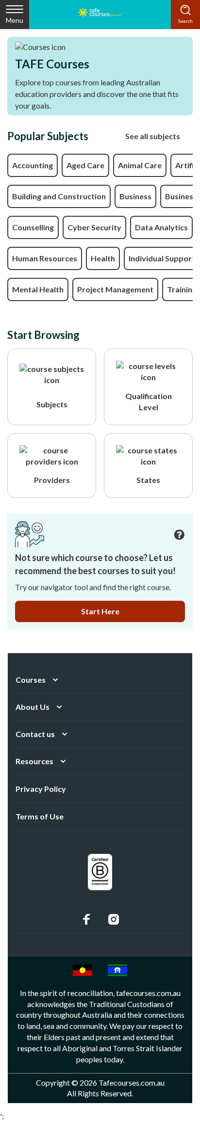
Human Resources (44, 258)
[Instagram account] (113, 919)
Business (135, 196)
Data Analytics (161, 227)
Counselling (33, 227)
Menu (14, 20)
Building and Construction (59, 196)
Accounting (32, 165)
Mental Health (38, 289)
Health (103, 258)
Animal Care (140, 165)
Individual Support (162, 258)
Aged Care (85, 165)
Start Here (100, 611)
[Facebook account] (86, 919)
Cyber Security (94, 227)
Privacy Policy (41, 788)
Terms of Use (40, 816)
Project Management (115, 289)
